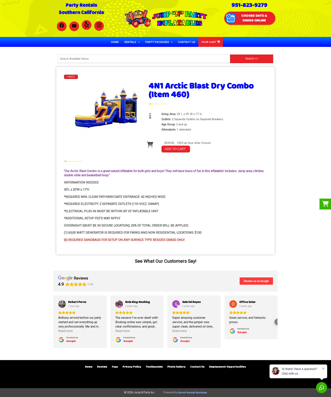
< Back (70, 76)
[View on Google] (62, 304)
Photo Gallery (176, 367)
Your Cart (209, 41)
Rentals (131, 41)
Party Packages (157, 41)
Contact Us (186, 41)
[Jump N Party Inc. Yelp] (86, 25)
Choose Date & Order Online (254, 18)
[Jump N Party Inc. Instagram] (99, 26)
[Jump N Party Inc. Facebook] (61, 26)
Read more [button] (65, 331)
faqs (115, 367)
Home (115, 41)
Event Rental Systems (192, 392)
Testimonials (154, 367)
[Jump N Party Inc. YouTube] (74, 26)
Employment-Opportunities (227, 367)
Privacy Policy (132, 367)
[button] (53, 322)
